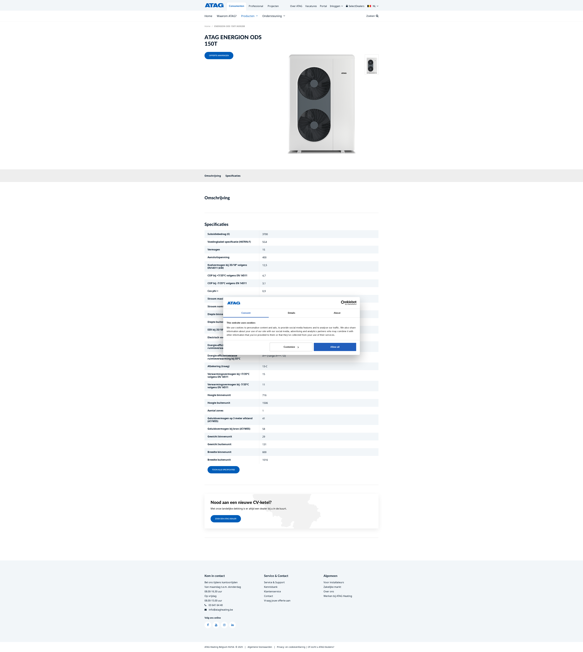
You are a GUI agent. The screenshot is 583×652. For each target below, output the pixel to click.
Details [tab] (291, 313)
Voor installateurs (334, 582)
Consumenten (236, 6)
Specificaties (232, 175)
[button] (372, 5)
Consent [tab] (246, 313)
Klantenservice (272, 591)
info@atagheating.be (221, 609)
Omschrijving (213, 175)
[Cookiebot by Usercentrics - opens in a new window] (343, 303)
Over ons (329, 591)
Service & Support (274, 582)
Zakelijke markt (332, 587)
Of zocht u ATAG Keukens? (321, 646)
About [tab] (337, 313)
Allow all (334, 347)
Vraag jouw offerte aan (277, 600)
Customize (289, 347)
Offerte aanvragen (219, 55)
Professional (256, 6)
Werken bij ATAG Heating (338, 596)
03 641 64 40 (216, 605)
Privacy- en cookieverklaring (291, 646)
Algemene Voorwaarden (260, 646)
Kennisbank (271, 587)
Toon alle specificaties (223, 470)
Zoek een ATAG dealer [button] (225, 519)
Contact (268, 596)
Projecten (273, 6)
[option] (321, 97)
